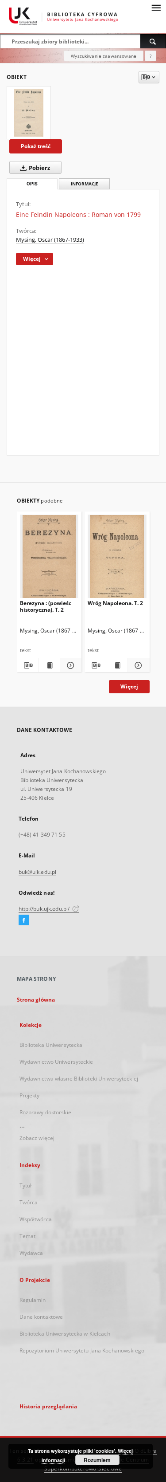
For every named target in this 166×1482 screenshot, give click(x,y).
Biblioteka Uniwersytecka (51, 1045)
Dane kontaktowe (41, 1317)
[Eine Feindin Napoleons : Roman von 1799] (28, 113)
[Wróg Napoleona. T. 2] (117, 558)
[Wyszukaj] (153, 41)
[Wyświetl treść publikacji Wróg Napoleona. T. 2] (116, 665)
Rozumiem (97, 1460)
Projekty (29, 1095)
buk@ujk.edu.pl (38, 872)
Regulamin (32, 1300)
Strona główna (36, 999)
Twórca (28, 1202)
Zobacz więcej (37, 1138)
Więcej (129, 686)
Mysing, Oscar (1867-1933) (50, 240)
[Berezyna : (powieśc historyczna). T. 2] (49, 558)
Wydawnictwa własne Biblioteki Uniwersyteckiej (78, 1078)
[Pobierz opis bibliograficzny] (27, 665)
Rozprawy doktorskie (45, 1112)
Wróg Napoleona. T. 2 (115, 603)
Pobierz (38, 168)
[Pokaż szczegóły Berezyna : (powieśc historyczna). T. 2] (69, 665)
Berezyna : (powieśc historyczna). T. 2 (45, 606)
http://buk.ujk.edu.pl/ (45, 908)
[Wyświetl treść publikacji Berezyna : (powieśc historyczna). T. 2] (49, 665)
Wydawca (31, 1253)
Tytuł (25, 1185)
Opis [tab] (32, 184)
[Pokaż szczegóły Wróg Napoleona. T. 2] (137, 665)
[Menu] (156, 7)
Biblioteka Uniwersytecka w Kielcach (64, 1333)
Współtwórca (35, 1219)
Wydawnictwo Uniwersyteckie (56, 1061)
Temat (27, 1236)
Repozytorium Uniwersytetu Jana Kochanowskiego (81, 1350)
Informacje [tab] (84, 184)
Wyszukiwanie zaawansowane (103, 56)
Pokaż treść (35, 146)
